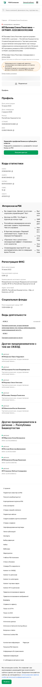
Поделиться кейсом (9, 514)
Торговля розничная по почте (12, 337)
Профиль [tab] (5, 90)
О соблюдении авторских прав (13, 660)
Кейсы (5, 544)
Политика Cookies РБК (10, 634)
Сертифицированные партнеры (13, 527)
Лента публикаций (9, 531)
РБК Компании (13, 2)
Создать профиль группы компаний (15, 518)
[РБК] (5, 2)
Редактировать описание (9, 73)
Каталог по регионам (10, 574)
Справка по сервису (9, 604)
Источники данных (9, 621)
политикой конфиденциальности (19, 677)
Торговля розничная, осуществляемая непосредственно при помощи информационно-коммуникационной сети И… (19, 327)
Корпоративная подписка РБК (13, 501)
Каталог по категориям (10, 579)
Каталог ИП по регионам (11, 587)
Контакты (6, 600)
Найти (36, 10)
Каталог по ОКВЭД (9, 570)
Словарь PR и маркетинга (11, 566)
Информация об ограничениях (13, 651)
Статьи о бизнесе (9, 562)
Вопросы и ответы (9, 630)
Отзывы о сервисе (9, 523)
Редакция (26, 642)
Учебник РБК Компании (11, 557)
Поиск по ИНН (8, 613)
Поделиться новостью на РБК (12, 492)
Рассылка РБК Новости (10, 647)
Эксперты (6, 536)
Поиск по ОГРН (8, 608)
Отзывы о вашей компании (12, 510)
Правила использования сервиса (14, 592)
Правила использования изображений (15, 596)
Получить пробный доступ (12, 497)
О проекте (6, 488)
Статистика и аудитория (11, 617)
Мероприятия (7, 553)
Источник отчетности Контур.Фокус (15, 626)
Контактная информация (11, 642)
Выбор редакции (8, 540)
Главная (4, 20)
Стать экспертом (8, 505)
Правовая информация (10, 655)
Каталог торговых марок (11, 583)
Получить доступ (21, 152)
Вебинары (6, 549)
